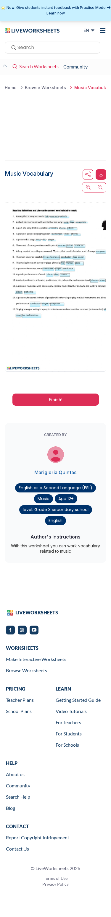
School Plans (19, 711)
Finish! (55, 399)
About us (15, 774)
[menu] (102, 30)
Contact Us (17, 848)
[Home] (32, 30)
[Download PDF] (101, 174)
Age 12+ (66, 499)
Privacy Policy (55, 884)
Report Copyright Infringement (37, 837)
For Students (69, 733)
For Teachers (68, 722)
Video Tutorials (71, 711)
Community (18, 785)
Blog (10, 808)
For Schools (67, 745)
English (55, 520)
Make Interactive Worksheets (36, 659)
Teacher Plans (20, 700)
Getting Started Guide (78, 700)
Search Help (18, 796)
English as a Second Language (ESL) (55, 488)
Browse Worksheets (26, 670)
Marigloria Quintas (55, 472)
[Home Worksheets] (4, 66)
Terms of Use (55, 878)
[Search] (12, 47)
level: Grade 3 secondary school (56, 510)
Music (43, 499)
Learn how (55, 13)
